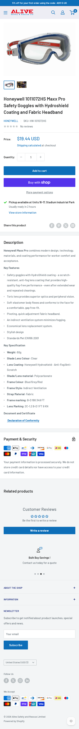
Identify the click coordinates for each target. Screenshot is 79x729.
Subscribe (15, 645)
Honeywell (11, 120)
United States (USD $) (17, 662)
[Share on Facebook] (51, 225)
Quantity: (9, 157)
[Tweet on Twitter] (65, 225)
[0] (72, 12)
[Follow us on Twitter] (13, 680)
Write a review (39, 530)
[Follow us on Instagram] (20, 680)
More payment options (39, 192)
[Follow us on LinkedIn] (27, 680)
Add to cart (39, 170)
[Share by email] (72, 225)
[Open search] (53, 12)
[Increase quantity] (40, 157)
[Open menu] (5, 12)
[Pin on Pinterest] (58, 225)
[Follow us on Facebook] (6, 680)
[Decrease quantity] (21, 157)
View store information (22, 212)
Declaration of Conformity (23, 420)
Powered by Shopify (14, 721)
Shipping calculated (29, 145)
